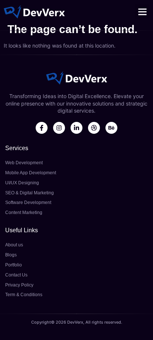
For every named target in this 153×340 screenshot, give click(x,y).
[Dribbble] (94, 128)
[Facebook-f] (42, 128)
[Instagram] (59, 128)
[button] (142, 11)
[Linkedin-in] (76, 128)
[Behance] (111, 128)
